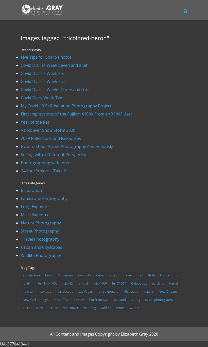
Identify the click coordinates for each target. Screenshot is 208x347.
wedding (89, 308)
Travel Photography (40, 239)
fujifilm (27, 283)
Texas (27, 308)
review (79, 300)
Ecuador (115, 275)
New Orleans (168, 291)
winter (120, 308)
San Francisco (98, 300)
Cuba (100, 275)
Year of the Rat (35, 122)
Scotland (119, 300)
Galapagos (139, 283)
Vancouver (70, 308)
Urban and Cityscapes (41, 247)
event (130, 275)
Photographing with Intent (46, 163)
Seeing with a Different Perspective (54, 154)
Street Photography (40, 231)
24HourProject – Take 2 (43, 171)
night (45, 300)
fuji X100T (119, 283)
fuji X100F (100, 283)
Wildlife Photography (41, 255)
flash (151, 275)
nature (149, 291)
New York (30, 300)
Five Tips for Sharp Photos (46, 57)
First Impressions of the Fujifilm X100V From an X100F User (76, 114)
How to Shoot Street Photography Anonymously (67, 146)
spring (135, 300)
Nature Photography (41, 223)
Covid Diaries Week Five (43, 81)
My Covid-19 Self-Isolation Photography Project (66, 106)
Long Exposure (35, 206)
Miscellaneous (34, 215)
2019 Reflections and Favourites (51, 138)
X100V (134, 308)
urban (53, 308)
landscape (65, 291)
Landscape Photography (44, 198)
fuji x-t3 (83, 283)
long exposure (108, 291)
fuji (177, 275)
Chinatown (65, 275)
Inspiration (31, 190)
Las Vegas (85, 291)
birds (49, 275)
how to (28, 291)
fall (141, 275)
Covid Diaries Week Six (42, 73)
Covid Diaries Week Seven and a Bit (54, 65)
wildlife (106, 308)
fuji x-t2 (67, 283)
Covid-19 (84, 275)
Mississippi (131, 291)
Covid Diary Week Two (42, 98)
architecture (31, 275)
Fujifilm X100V (47, 283)
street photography (159, 300)
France (165, 275)
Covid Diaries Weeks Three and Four (55, 89)
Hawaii (174, 283)
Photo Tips (61, 300)
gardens (158, 283)
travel (40, 308)
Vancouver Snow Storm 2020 (48, 130)
